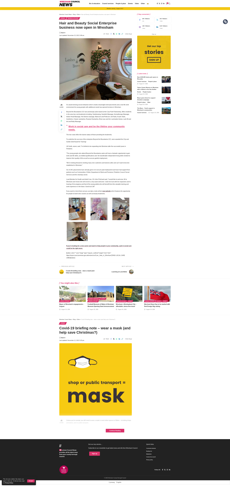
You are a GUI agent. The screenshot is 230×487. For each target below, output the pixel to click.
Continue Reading (115, 430)
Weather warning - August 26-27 (115, 8)
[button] (31, 480)
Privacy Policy (9, 483)
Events (139, 92)
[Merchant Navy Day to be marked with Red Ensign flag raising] (157, 294)
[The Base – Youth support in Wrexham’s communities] (166, 110)
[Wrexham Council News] (69, 3)
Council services (141, 81)
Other (63, 18)
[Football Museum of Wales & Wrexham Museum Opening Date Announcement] (101, 294)
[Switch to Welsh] (148, 3)
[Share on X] (113, 33)
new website (106, 191)
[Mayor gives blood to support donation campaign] (166, 100)
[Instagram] (162, 3)
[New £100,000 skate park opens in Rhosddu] (166, 79)
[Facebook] (157, 3)
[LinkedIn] (164, 3)
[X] (159, 3)
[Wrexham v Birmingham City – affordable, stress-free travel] (129, 294)
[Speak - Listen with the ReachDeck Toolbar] (225, 21)
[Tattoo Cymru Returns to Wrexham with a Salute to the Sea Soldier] (166, 90)
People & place (73, 18)
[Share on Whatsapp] (116, 33)
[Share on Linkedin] (119, 33)
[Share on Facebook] (111, 33)
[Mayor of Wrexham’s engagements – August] (72, 294)
